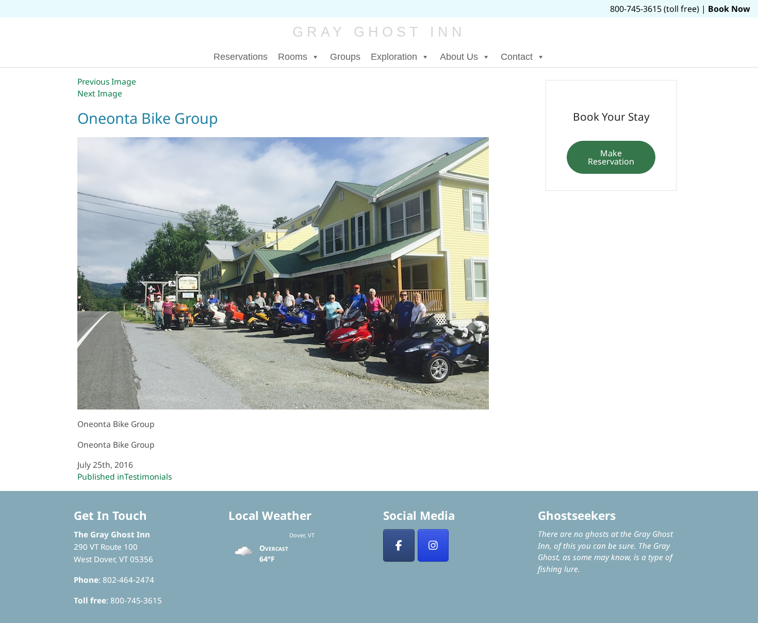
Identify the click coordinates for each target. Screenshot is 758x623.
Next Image (99, 93)
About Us (459, 57)
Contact (517, 57)
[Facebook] (399, 545)
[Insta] (433, 545)
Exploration (394, 57)
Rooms (292, 57)
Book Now (729, 8)
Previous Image (106, 81)
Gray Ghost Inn (379, 32)
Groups (345, 57)
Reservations (240, 57)
